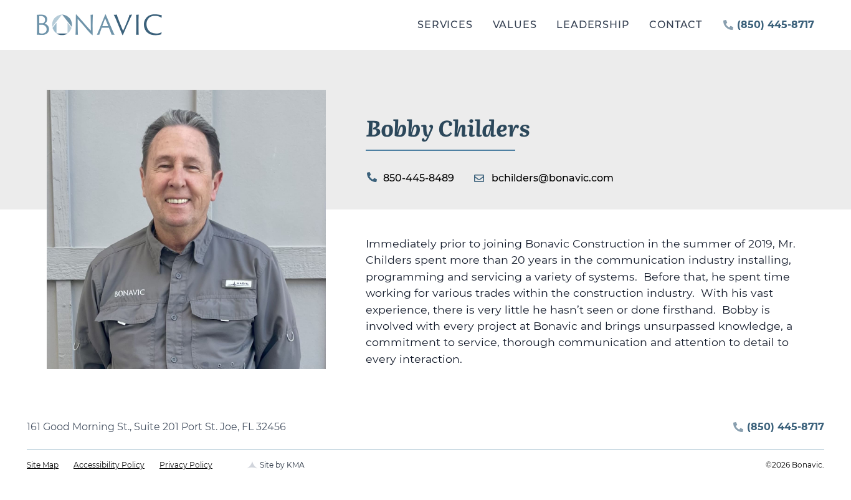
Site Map (43, 464)
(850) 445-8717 (775, 25)
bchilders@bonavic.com (553, 178)
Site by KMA (282, 464)
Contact (675, 25)
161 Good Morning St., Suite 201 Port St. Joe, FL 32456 (156, 427)
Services (444, 25)
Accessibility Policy (109, 464)
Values (515, 25)
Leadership (592, 25)
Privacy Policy (185, 464)
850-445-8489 (418, 178)
